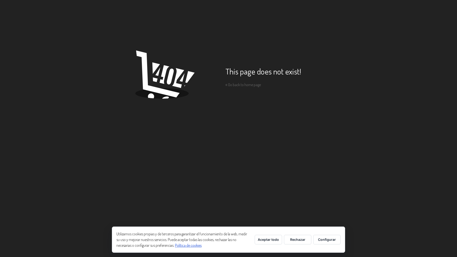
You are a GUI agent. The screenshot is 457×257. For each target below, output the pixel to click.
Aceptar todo (268, 239)
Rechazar (297, 239)
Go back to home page (243, 84)
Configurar (327, 239)
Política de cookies (188, 245)
